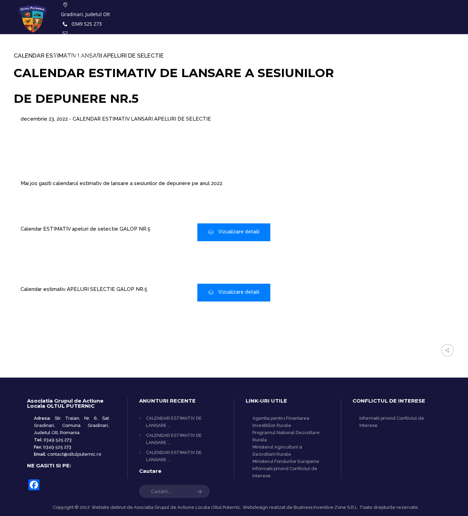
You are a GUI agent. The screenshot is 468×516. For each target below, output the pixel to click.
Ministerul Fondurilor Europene (286, 461)
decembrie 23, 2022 (45, 119)
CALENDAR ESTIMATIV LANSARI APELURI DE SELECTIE (142, 119)
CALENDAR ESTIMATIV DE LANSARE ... (174, 422)
